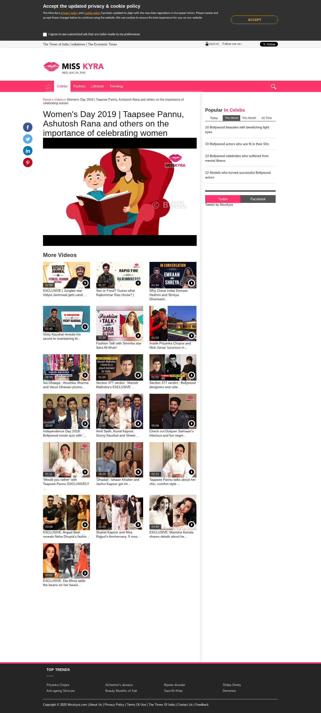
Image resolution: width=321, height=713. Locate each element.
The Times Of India (162, 704)
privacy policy (69, 13)
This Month (249, 118)
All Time (267, 118)
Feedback (202, 704)
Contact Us (185, 704)
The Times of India (56, 44)
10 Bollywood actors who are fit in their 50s (237, 144)
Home (48, 87)
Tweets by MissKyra (219, 204)
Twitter (223, 199)
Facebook (258, 199)
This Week (231, 118)
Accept (254, 20)
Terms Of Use (136, 704)
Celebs (62, 86)
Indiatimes (78, 44)
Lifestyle (97, 86)
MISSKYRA (73, 66)
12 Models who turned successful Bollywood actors (238, 175)
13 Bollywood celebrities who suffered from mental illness (237, 158)
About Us (95, 704)
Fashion (79, 86)
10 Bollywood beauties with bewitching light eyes (237, 129)
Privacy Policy (114, 704)
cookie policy (92, 13)
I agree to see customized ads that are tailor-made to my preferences (94, 34)
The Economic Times (102, 44)
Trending (116, 86)
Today (214, 118)
